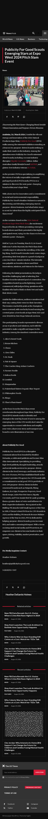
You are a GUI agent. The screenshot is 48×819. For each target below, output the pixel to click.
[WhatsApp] (23, 116)
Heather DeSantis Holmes (19, 594)
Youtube (34, 808)
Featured (7, 631)
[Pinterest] (18, 116)
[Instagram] (28, 804)
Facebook (11, 804)
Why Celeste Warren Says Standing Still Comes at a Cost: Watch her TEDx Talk (22, 638)
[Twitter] (12, 116)
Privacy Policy (25, 777)
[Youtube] (28, 808)
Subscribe (39, 772)
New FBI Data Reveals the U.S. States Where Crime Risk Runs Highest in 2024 (22, 614)
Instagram (34, 804)
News (4, 70)
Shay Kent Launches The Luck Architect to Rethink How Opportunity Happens (23, 626)
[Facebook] (6, 116)
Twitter (10, 808)
